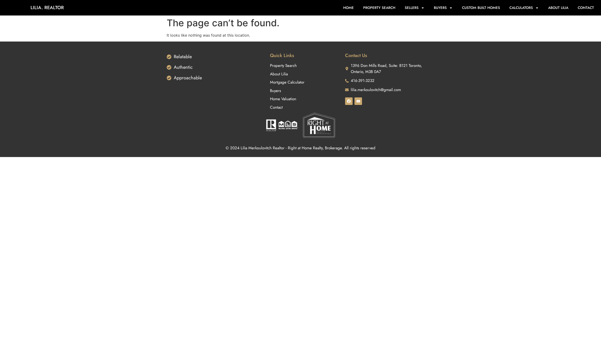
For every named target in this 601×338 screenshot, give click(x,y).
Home (348, 7)
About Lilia (558, 7)
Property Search (379, 7)
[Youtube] (358, 101)
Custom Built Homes (481, 7)
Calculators (521, 7)
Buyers (440, 7)
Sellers (412, 7)
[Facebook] (349, 101)
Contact (586, 7)
